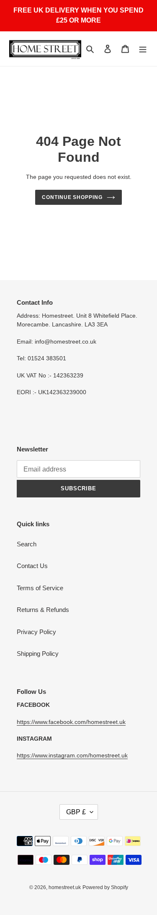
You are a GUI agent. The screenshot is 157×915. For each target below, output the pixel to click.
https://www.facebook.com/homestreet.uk (71, 722)
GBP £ (76, 812)
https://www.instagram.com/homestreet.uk (72, 755)
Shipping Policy (38, 653)
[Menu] (143, 49)
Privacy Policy (36, 631)
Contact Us (32, 565)
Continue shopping (72, 197)
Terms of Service (40, 587)
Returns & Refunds (43, 609)
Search (26, 544)
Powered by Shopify (105, 887)
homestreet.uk (65, 887)
